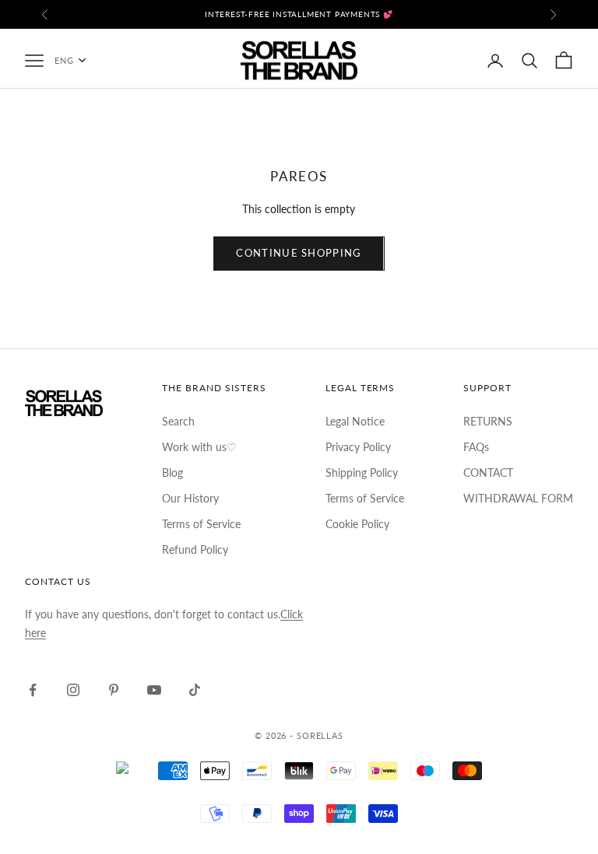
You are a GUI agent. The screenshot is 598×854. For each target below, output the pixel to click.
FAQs (476, 446)
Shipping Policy (361, 472)
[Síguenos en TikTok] (194, 690)
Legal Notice (355, 421)
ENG (64, 60)
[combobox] (78, 60)
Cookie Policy (357, 523)
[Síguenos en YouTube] (154, 690)
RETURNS (487, 421)
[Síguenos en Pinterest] (113, 690)
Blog (172, 472)
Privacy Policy (358, 446)
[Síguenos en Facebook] (32, 690)
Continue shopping (298, 253)
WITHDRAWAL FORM (518, 498)
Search (178, 421)
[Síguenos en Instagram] (73, 690)
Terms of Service (201, 523)
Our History (190, 498)
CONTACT (488, 472)
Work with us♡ (199, 446)
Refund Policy (195, 549)
